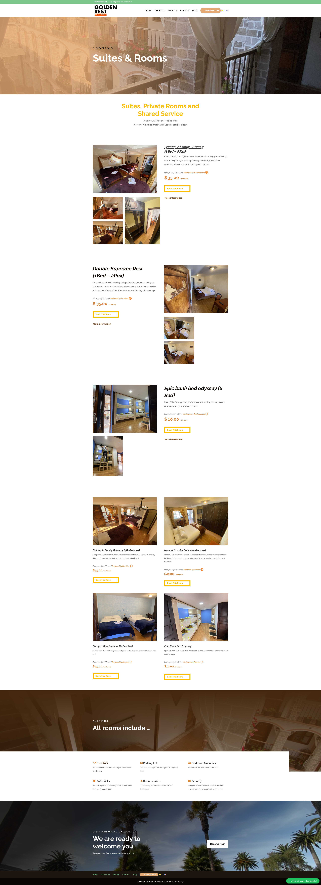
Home (148, 11)
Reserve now (217, 844)
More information (173, 198)
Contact (184, 11)
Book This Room (175, 188)
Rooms (171, 11)
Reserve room (212, 11)
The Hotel (160, 11)
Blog (194, 11)
